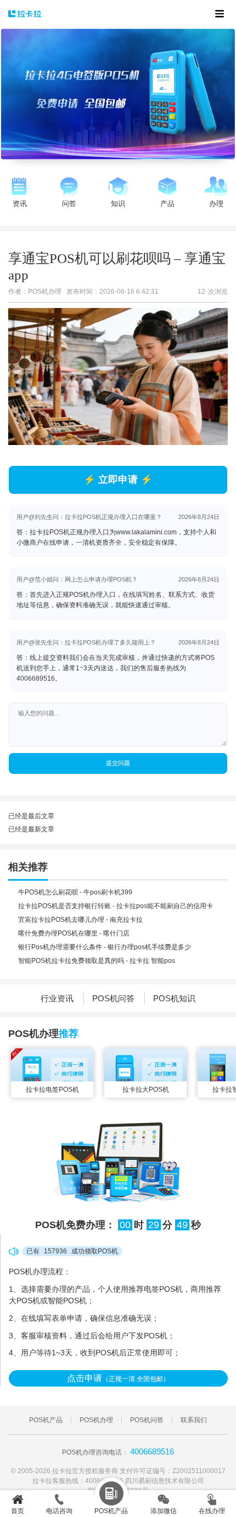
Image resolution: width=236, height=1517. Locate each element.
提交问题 (118, 763)
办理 (216, 203)
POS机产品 (46, 1420)
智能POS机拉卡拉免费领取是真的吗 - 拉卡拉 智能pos (96, 961)
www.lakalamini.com (146, 532)
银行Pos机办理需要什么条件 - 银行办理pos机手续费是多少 (104, 947)
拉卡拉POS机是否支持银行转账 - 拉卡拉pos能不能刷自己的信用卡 (115, 906)
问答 (69, 203)
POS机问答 (113, 998)
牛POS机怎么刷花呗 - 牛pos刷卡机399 (75, 892)
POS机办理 (96, 1420)
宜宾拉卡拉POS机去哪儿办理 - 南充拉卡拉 (80, 919)
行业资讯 (57, 998)
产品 (167, 203)
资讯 (20, 203)
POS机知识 (174, 998)
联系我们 (194, 1420)
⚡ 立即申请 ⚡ (118, 479)
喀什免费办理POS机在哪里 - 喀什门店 (74, 933)
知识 (118, 203)
